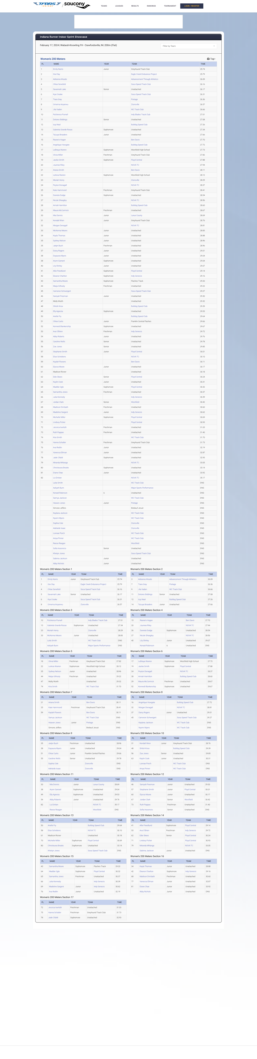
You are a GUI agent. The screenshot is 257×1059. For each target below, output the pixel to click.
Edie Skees (57, 377)
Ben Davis (135, 140)
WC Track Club (137, 109)
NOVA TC (135, 165)
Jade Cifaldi (58, 457)
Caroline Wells (59, 341)
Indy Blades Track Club (140, 114)
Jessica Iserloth (59, 427)
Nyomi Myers (58, 518)
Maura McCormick (61, 210)
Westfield (135, 402)
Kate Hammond (59, 190)
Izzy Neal (57, 124)
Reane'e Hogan (59, 140)
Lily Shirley (57, 266)
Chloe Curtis (58, 321)
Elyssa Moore (58, 367)
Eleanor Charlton (60, 276)
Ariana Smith (58, 170)
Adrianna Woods (60, 79)
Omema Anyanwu (60, 104)
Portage (134, 99)
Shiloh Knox (58, 306)
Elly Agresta (58, 311)
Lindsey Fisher (59, 422)
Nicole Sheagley (60, 200)
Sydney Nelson (59, 240)
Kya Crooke (57, 94)
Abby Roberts (58, 336)
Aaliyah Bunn (58, 488)
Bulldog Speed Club (139, 124)
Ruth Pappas (58, 432)
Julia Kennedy (59, 397)
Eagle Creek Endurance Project (144, 74)
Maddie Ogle (58, 387)
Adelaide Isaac (59, 528)
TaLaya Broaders (60, 135)
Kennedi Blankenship (62, 326)
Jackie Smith (58, 160)
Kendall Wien (58, 220)
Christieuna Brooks (61, 468)
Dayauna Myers (59, 256)
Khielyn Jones (59, 553)
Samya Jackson (60, 498)
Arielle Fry (57, 316)
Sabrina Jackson (60, 558)
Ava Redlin (57, 447)
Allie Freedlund (59, 271)
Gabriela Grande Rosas (62, 129)
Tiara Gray (57, 99)
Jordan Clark (58, 402)
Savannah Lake (59, 89)
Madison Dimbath (60, 407)
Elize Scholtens (59, 357)
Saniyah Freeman (60, 296)
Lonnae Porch (59, 533)
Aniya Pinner (58, 538)
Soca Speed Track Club (141, 84)
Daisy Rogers (58, 251)
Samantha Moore (60, 281)
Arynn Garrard (59, 261)
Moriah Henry (58, 180)
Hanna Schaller (59, 442)
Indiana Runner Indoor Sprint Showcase (63, 37)
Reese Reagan (59, 543)
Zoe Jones (57, 346)
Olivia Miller (58, 155)
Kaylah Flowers (59, 362)
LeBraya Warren (59, 150)
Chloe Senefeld (59, 84)
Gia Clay (56, 74)
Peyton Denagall (60, 185)
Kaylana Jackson (60, 513)
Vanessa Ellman (60, 452)
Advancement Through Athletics (144, 79)
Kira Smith (57, 437)
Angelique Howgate (61, 145)
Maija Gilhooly (59, 286)
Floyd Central (136, 160)
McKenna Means (60, 230)
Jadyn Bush (58, 246)
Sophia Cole (58, 523)
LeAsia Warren (59, 175)
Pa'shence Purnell (60, 114)
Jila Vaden (57, 109)
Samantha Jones (60, 392)
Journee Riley (58, 165)
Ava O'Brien (58, 331)
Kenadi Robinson (60, 493)
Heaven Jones (59, 503)
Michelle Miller (59, 417)
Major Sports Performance (142, 488)
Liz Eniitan (57, 478)
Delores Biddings (60, 119)
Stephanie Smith (60, 351)
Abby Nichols (58, 563)
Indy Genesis (136, 276)
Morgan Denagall (60, 225)
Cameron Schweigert (62, 291)
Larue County (136, 215)
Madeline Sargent (60, 412)
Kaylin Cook (58, 382)
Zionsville (135, 104)
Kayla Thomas (59, 235)
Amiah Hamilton (60, 205)
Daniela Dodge (59, 195)
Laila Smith (58, 483)
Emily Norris (58, 69)
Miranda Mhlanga (60, 462)
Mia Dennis (58, 215)
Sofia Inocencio (59, 548)
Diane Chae (58, 473)
